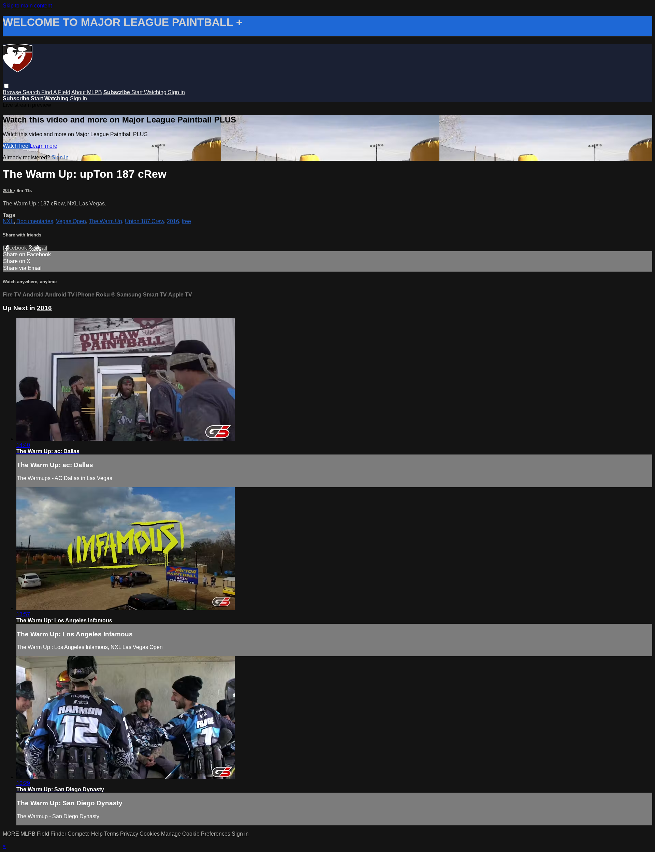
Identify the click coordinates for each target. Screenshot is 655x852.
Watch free (16, 146)
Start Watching (149, 92)
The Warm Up (105, 221)
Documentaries (34, 221)
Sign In (78, 98)
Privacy (130, 834)
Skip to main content (27, 6)
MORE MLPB (19, 834)
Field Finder (51, 834)
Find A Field (55, 92)
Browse (13, 92)
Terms (112, 834)
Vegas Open (71, 221)
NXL (8, 221)
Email (40, 248)
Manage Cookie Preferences (196, 834)
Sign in (176, 92)
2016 (8, 190)
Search (32, 92)
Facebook (15, 248)
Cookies (150, 834)
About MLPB (86, 92)
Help (97, 834)
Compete (79, 834)
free (186, 221)
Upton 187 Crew (144, 221)
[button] (6, 86)
